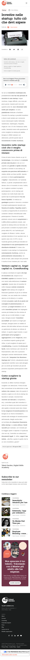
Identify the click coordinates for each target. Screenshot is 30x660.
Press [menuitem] (3, 625)
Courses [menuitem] (4, 618)
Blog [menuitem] (3, 627)
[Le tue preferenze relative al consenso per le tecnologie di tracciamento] (1, 658)
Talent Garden (13, 27)
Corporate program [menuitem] (6, 622)
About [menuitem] (3, 616)
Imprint (18, 646)
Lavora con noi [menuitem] (5, 629)
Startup (4, 10)
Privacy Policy (5, 646)
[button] (6, 85)
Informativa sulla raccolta (9, 654)
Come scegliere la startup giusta (12, 70)
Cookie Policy (12, 646)
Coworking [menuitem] (4, 620)
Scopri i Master (15, 583)
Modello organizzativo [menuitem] (7, 631)
